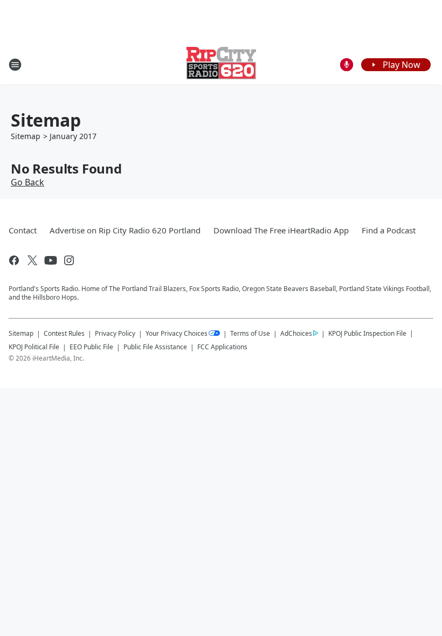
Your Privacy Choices (177, 333)
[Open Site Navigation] (15, 64)
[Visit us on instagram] (69, 260)
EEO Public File (91, 346)
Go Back (27, 182)
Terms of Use (250, 333)
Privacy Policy (115, 333)
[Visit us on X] (32, 260)
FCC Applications (222, 346)
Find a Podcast (389, 230)
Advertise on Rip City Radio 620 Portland (125, 230)
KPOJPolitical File (34, 346)
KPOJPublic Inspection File (367, 333)
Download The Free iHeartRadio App (281, 230)
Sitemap (25, 136)
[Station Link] (221, 64)
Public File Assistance (155, 346)
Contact (23, 230)
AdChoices (296, 333)
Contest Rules (64, 333)
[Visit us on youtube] (50, 260)
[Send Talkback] (346, 64)
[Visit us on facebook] (14, 260)
